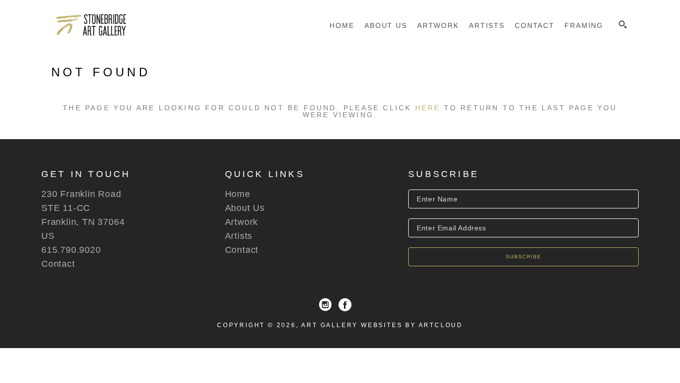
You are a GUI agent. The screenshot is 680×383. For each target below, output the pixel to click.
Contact (58, 263)
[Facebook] (345, 304)
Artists (239, 235)
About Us (245, 207)
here (428, 108)
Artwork (241, 221)
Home (237, 194)
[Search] (623, 24)
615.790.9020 (71, 249)
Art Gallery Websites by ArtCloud (382, 325)
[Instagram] (325, 304)
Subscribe (524, 256)
